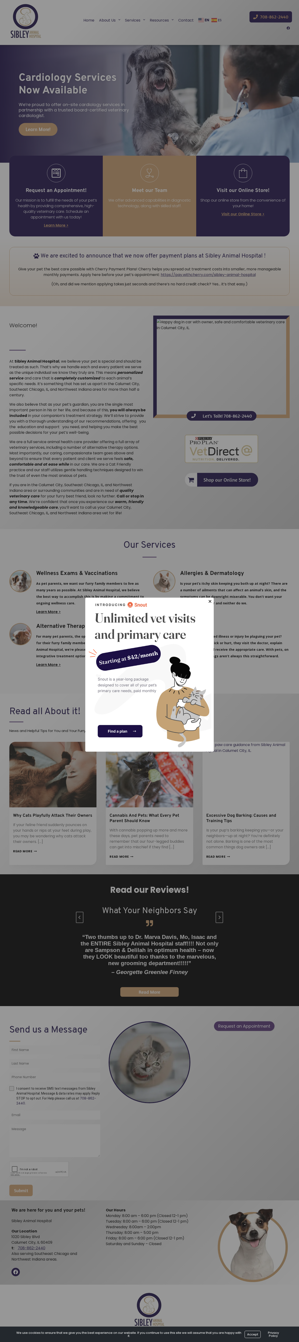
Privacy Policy (273, 1334)
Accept (252, 1334)
